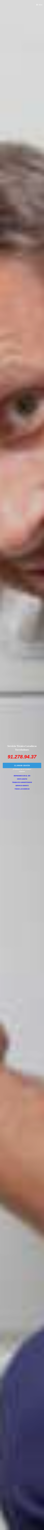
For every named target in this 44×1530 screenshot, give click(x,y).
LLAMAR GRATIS (22, 765)
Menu (40, 5)
